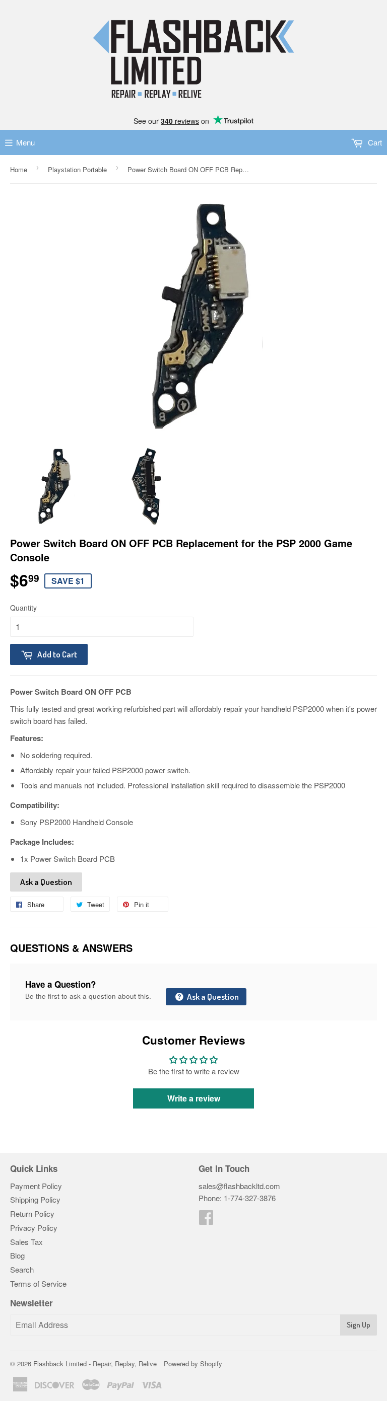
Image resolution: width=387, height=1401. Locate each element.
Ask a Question (46, 881)
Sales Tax (26, 1241)
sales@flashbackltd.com (239, 1186)
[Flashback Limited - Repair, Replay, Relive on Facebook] (206, 1220)
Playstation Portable (77, 169)
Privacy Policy (33, 1227)
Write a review (193, 1098)
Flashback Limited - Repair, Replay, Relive (95, 1363)
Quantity (23, 608)
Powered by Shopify (193, 1363)
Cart (374, 142)
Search (22, 1269)
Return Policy (32, 1213)
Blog (17, 1255)
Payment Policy (36, 1186)
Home (18, 169)
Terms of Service (38, 1283)
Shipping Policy (35, 1199)
